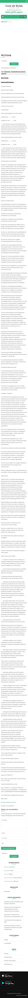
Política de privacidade (21, 995)
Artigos (6, 939)
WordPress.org (8, 964)
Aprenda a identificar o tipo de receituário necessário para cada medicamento (13, 927)
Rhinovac (16, 881)
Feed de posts (8, 957)
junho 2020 (7, 891)
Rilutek (11, 874)
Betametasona (18, 877)
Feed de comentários (10, 960)
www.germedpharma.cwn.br (8, 802)
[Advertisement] (14, 37)
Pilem (12, 870)
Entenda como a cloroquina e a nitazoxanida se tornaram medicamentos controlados (12, 909)
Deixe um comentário (8, 806)
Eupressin (12, 867)
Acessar (6, 953)
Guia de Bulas (14, 5)
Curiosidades (7, 943)
